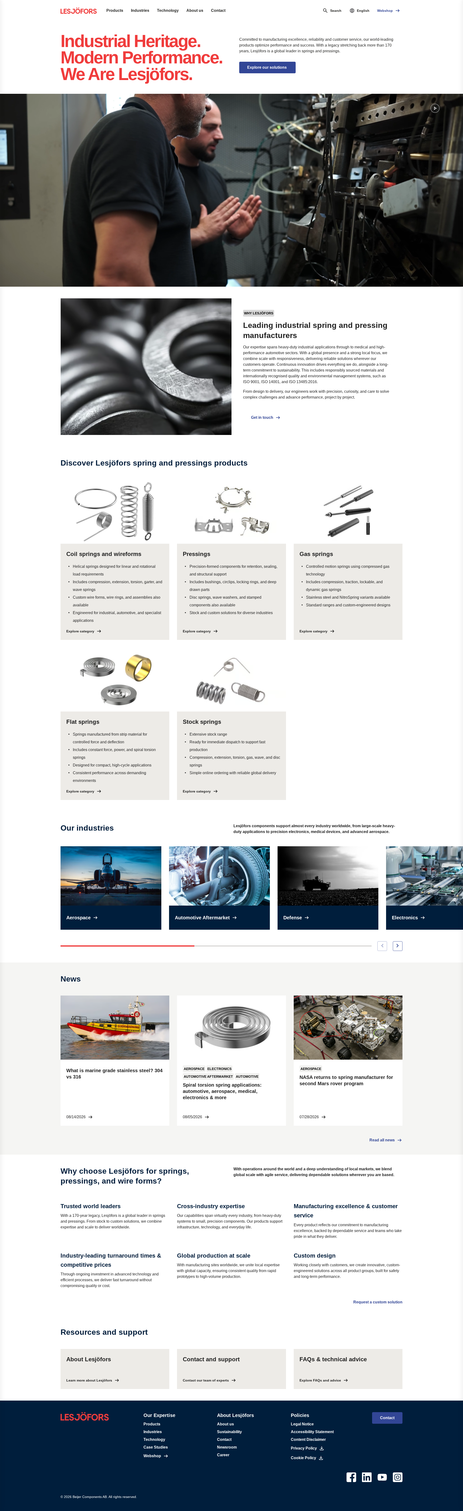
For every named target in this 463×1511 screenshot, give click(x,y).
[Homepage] (79, 10)
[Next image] (397, 946)
